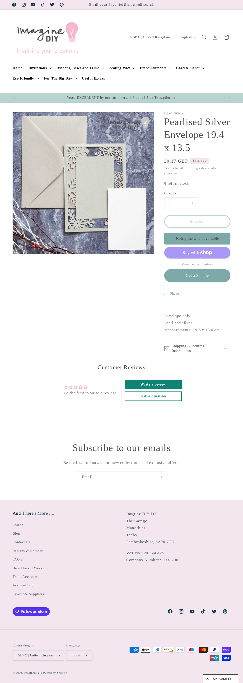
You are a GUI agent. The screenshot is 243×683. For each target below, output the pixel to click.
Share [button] (174, 293)
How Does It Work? (29, 568)
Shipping (191, 168)
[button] (40, 68)
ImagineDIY (32, 672)
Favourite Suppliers (28, 594)
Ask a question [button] (153, 396)
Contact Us (21, 542)
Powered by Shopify (54, 672)
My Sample (222, 679)
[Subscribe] (160, 477)
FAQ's (17, 559)
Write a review (153, 384)
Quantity (170, 193)
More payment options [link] (197, 264)
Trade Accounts (25, 577)
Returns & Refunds (28, 551)
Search (18, 525)
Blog (16, 533)
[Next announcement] (229, 98)
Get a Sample (197, 275)
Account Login (25, 585)
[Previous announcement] (14, 98)
